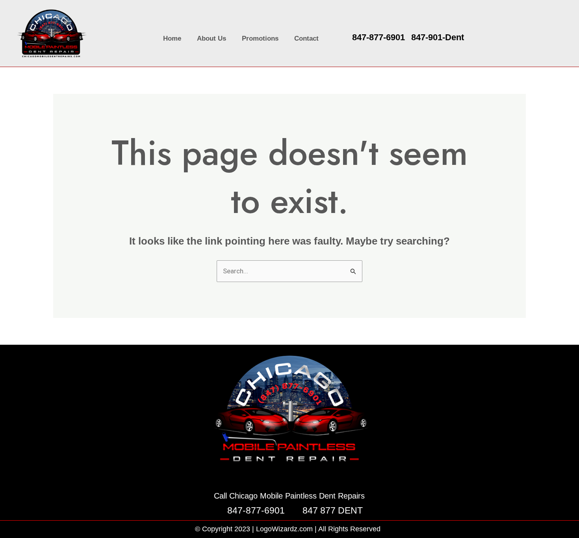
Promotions (260, 38)
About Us (211, 38)
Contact (306, 38)
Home (172, 38)
